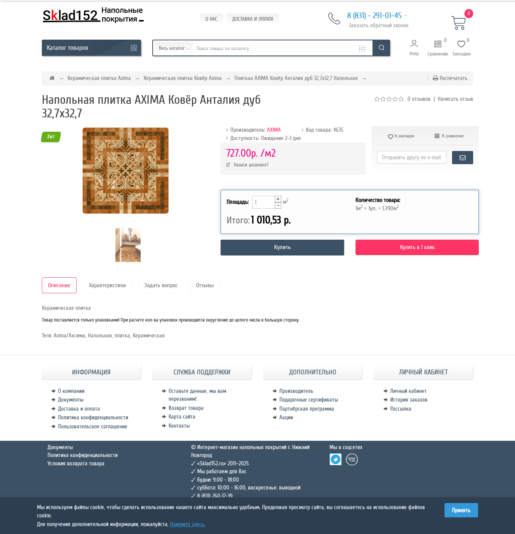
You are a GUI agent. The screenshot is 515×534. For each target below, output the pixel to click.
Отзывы (205, 285)
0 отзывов (419, 98)
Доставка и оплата (79, 408)
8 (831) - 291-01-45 (374, 15)
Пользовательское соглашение (92, 426)
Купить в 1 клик (417, 247)
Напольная (100, 335)
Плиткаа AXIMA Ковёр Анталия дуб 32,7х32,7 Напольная (296, 78)
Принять (461, 510)
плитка (122, 335)
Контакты (179, 425)
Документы (70, 399)
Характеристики (107, 285)
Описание (59, 285)
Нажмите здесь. (187, 524)
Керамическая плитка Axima (99, 78)
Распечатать (452, 78)
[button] (414, 48)
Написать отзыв (455, 98)
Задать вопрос (161, 285)
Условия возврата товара (76, 463)
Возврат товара (186, 408)
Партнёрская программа (306, 408)
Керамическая (149, 335)
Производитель (296, 391)
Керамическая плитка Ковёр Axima (183, 78)
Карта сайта (182, 416)
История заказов (409, 399)
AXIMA (274, 129)
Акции (286, 417)
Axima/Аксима (69, 335)
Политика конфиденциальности (93, 417)
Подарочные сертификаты (308, 399)
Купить (282, 247)
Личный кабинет (408, 391)
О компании (71, 391)
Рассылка (400, 408)
